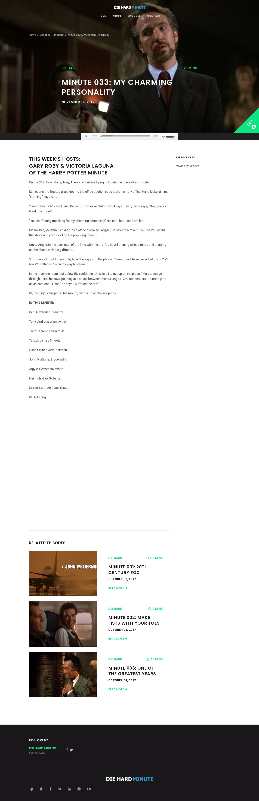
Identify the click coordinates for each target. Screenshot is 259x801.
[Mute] (163, 137)
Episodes (134, 16)
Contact (154, 16)
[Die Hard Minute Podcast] (129, 7)
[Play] (86, 136)
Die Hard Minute (42, 748)
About (117, 16)
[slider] (125, 136)
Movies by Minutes (187, 166)
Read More (116, 588)
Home (102, 16)
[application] (129, 136)
